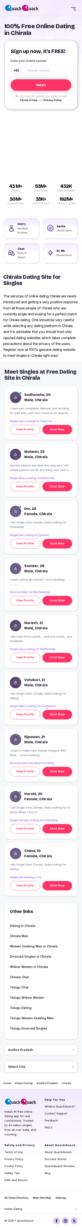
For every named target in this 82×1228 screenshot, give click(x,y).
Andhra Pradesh (47, 1083)
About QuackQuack (58, 1152)
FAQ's (48, 1127)
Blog (48, 1173)
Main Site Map (42, 1197)
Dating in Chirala (22, 926)
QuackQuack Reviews (60, 1166)
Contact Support (56, 1113)
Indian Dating (24, 1083)
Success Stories (56, 1159)
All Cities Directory (16, 1197)
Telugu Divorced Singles (28, 1028)
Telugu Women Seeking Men (32, 1018)
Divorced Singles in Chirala (30, 956)
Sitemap (61, 1197)
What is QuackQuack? (60, 1106)
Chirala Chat (19, 977)
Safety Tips (12, 1173)
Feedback (51, 1120)
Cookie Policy (13, 1166)
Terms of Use (28, 100)
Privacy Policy (53, 100)
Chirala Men (19, 936)
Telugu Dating (20, 1008)
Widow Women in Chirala (29, 967)
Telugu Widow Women (27, 997)
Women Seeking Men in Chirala (34, 946)
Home (7, 1083)
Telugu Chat (19, 987)
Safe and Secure (16, 1180)
